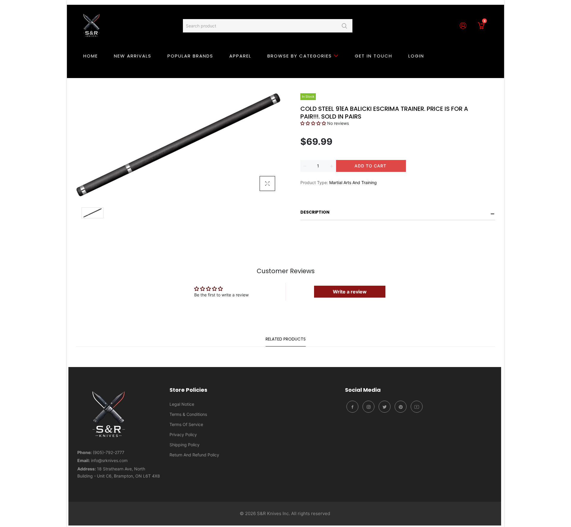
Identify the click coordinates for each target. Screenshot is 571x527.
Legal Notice (182, 404)
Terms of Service (186, 424)
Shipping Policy (185, 444)
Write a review (350, 292)
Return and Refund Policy (194, 454)
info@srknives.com (109, 460)
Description (315, 212)
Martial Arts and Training (353, 182)
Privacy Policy (183, 434)
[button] (313, 123)
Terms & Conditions (188, 414)
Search (344, 25)
